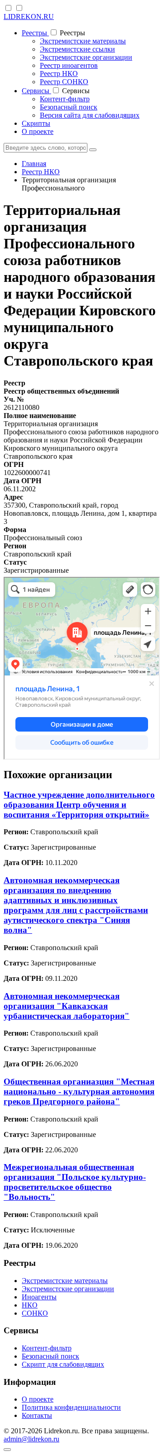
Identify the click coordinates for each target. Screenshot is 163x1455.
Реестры (35, 33)
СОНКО (35, 1313)
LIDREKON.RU (29, 16)
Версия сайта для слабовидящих (89, 115)
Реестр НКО (59, 73)
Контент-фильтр (65, 99)
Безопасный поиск (68, 107)
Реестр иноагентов (69, 65)
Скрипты (36, 123)
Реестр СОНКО (64, 82)
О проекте (37, 131)
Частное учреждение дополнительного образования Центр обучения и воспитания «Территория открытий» (79, 804)
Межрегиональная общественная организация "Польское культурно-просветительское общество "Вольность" (75, 1182)
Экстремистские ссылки (77, 49)
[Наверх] (7, 1449)
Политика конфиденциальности (71, 1407)
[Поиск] (92, 149)
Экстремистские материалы (83, 41)
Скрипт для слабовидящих (63, 1364)
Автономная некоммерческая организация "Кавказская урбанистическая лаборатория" (66, 1006)
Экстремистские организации (86, 57)
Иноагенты (39, 1297)
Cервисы (36, 91)
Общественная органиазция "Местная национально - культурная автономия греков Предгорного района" (79, 1091)
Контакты (37, 1415)
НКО (30, 1305)
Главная (34, 163)
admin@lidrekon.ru (31, 1439)
